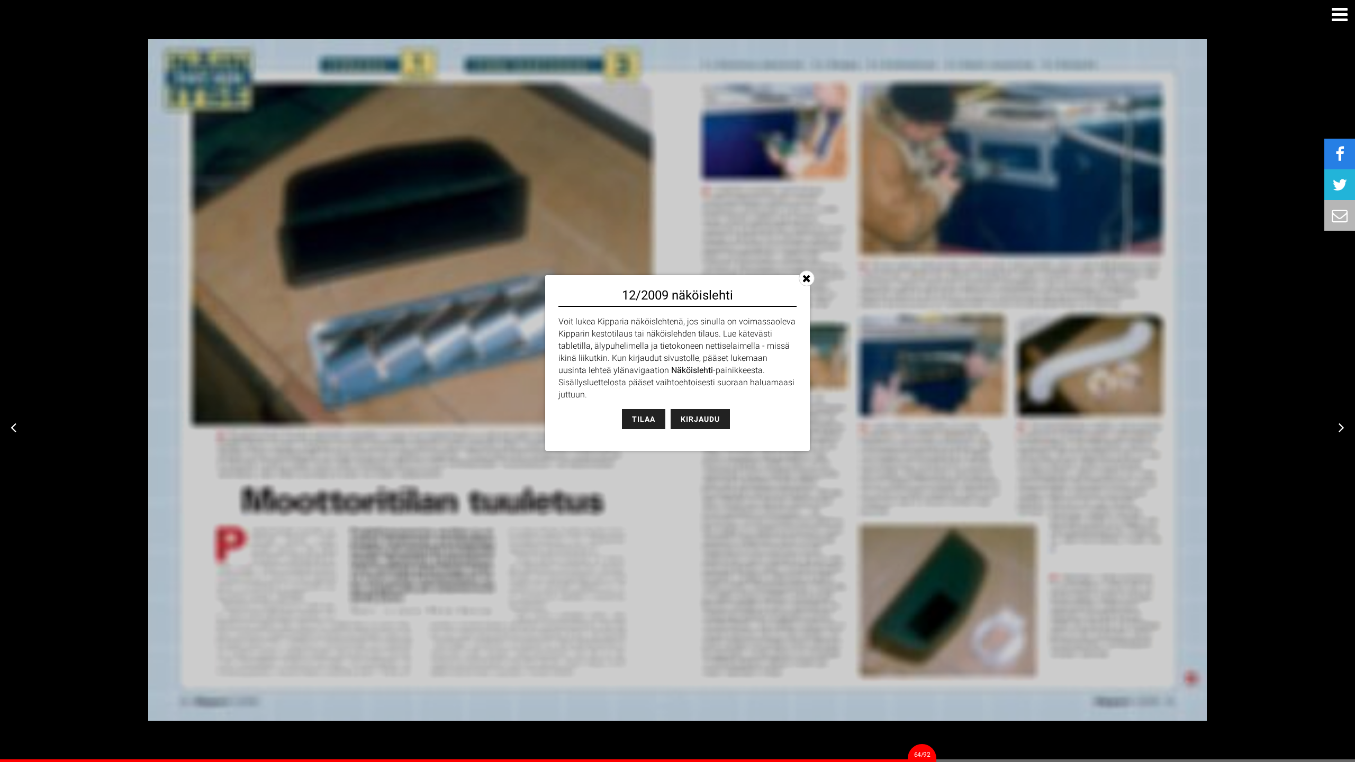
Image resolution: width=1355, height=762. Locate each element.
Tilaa (643, 419)
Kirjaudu (700, 419)
